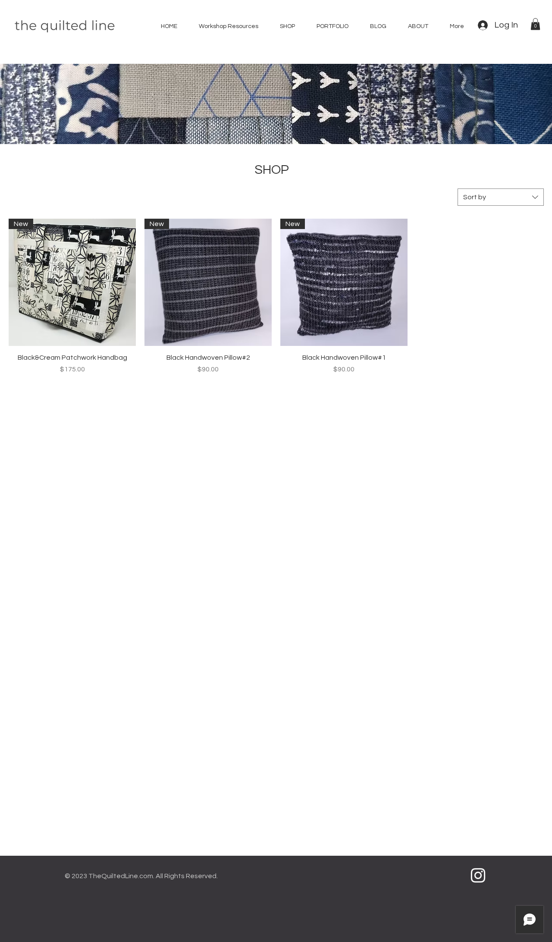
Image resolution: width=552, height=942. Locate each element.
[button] (535, 24)
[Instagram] (478, 875)
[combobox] (501, 197)
